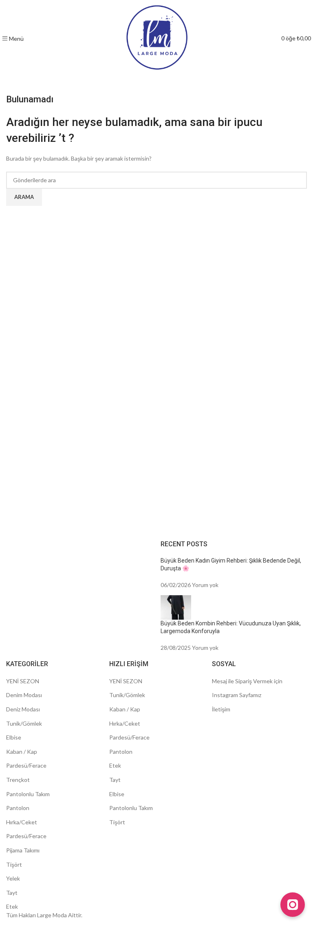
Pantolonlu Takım (28, 793)
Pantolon (17, 807)
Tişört (14, 864)
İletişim (221, 709)
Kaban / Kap (21, 751)
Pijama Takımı (23, 850)
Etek (12, 906)
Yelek (13, 878)
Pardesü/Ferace (26, 765)
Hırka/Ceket (21, 822)
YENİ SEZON (22, 681)
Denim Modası (24, 694)
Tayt (12, 892)
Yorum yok (205, 584)
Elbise (13, 737)
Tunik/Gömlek (24, 723)
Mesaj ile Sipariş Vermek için (247, 681)
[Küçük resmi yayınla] (176, 606)
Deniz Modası (23, 709)
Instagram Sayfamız (236, 694)
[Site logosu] (156, 37)
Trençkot (18, 779)
